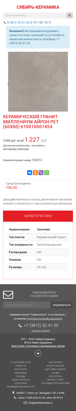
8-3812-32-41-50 (18, 22)
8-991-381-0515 (40, 22)
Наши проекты (21, 380)
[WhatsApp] (46, 172)
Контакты (20, 369)
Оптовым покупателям (55, 383)
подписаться (61, 305)
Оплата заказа (55, 366)
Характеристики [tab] (38, 216)
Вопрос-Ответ (55, 380)
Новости (20, 366)
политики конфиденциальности (44, 318)
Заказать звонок (40, 330)
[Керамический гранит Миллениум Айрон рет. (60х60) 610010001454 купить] (38, 82)
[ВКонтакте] (29, 172)
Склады (20, 376)
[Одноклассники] (35, 172)
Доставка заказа (55, 369)
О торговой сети (20, 362)
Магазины (20, 373)
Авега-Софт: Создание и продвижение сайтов (38, 346)
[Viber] (41, 172)
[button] (8, 96)
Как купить (55, 362)
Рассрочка (55, 376)
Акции (55, 373)
